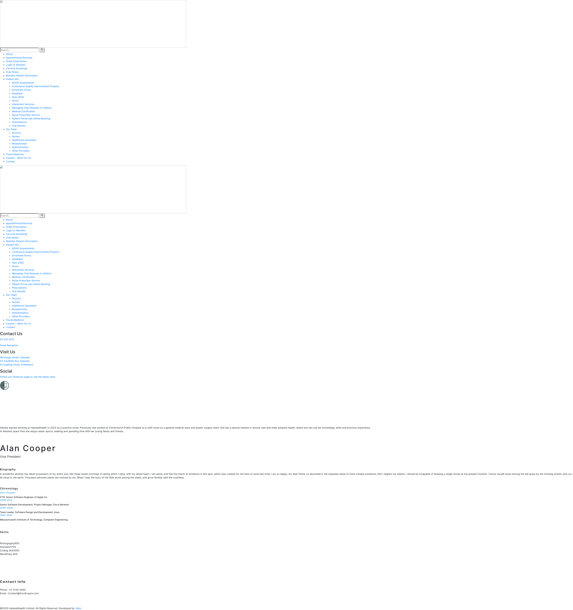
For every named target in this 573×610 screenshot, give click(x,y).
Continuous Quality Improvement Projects (35, 86)
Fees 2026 (18, 96)
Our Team (11, 129)
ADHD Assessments (23, 82)
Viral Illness (12, 71)
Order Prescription (16, 61)
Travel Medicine (15, 154)
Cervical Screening (16, 68)
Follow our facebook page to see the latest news (27, 376)
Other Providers (21, 150)
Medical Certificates (23, 111)
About (9, 54)
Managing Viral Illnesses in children (31, 107)
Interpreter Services (23, 104)
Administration (20, 147)
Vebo (78, 608)
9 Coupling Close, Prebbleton (16, 364)
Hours (15, 100)
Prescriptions (19, 122)
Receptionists (19, 143)
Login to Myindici (16, 64)
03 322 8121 (7, 339)
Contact (10, 161)
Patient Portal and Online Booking (31, 118)
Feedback (17, 93)
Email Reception (9, 345)
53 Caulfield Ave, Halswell (14, 360)
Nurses (16, 136)
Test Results (19, 125)
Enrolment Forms (21, 89)
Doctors (16, 132)
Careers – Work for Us (18, 157)
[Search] (42, 50)
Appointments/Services (19, 57)
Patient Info (12, 79)
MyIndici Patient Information (22, 75)
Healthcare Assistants (24, 139)
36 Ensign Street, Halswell (15, 357)
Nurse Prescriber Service (26, 114)
